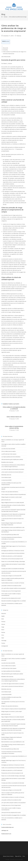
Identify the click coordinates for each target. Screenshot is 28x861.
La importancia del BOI (6, 480)
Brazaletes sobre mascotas (7, 462)
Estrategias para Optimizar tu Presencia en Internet (12, 550)
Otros (2, 635)
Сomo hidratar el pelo (6, 477)
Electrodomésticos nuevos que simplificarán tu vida (12, 527)
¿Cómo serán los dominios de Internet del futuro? (12, 472)
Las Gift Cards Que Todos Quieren (8, 454)
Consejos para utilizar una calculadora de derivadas (12, 568)
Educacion (3, 613)
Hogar (2, 627)
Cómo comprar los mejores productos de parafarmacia (13, 494)
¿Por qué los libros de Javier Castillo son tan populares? (13, 588)
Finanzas (3, 621)
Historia (3, 624)
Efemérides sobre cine (6, 474)
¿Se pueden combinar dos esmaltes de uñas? (11, 585)
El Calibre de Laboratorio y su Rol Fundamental (11, 556)
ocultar (7, 41)
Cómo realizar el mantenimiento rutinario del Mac (14, 427)
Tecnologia (3, 640)
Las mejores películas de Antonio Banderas (10, 456)
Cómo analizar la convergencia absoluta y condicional (14, 408)
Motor (2, 629)
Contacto (12, 856)
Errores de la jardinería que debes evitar (10, 534)
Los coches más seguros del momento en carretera (12, 469)
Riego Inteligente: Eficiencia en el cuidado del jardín (12, 502)
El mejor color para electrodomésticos (9, 491)
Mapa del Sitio (18, 856)
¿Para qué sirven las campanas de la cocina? (11, 598)
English (3, 616)
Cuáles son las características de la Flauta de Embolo (12, 553)
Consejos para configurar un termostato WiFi (11, 575)
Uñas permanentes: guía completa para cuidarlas (12, 459)
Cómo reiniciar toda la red (14, 417)
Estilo (2, 619)
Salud (2, 637)
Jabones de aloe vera (6, 499)
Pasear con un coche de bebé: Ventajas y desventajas (13, 561)
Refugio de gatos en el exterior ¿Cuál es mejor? (11, 497)
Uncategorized (4, 646)
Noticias (19, 35)
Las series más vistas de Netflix (8, 448)
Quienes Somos (6, 856)
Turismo (3, 643)
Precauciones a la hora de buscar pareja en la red (12, 558)
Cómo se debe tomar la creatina (8, 451)
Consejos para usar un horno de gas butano (11, 591)
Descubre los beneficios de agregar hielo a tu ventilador (13, 600)
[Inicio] (1, 16)
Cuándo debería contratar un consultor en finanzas (12, 583)
